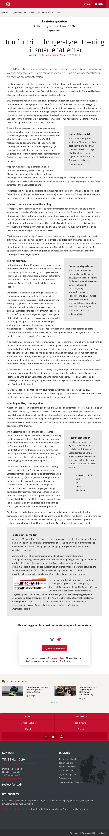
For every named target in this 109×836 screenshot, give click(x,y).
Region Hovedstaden (68, 758)
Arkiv (31, 12)
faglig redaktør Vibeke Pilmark (53, 55)
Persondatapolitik (88, 833)
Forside (5, 12)
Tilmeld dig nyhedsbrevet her (15, 809)
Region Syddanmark (67, 770)
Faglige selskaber (28, 722)
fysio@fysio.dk (12, 784)
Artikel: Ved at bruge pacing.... (80, 482)
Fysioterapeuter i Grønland (70, 781)
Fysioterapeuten (19, 12)
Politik (28, 728)
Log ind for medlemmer (54, 648)
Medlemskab (81, 716)
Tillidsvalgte (80, 722)
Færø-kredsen (64, 778)
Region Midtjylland (67, 766)
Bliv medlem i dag (55, 657)
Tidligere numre (53, 30)
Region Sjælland (65, 762)
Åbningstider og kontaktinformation (18, 763)
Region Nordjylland (67, 774)
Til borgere (74, 833)
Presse (80, 728)
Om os (28, 716)
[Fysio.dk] (8, 4)
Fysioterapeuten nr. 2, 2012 (49, 12)
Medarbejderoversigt (12, 778)
